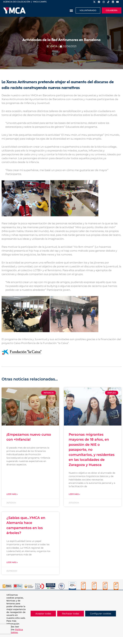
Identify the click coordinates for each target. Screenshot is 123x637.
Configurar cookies (100, 613)
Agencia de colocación (16, 1)
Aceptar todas (43, 613)
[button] (71, 10)
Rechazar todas (70, 613)
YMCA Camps (39, 1)
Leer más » (12, 494)
